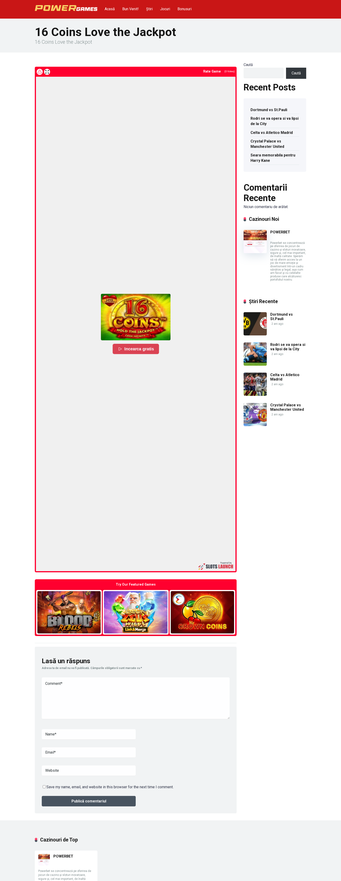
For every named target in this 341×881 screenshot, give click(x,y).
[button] (135, 317)
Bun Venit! (130, 9)
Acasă (110, 9)
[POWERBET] (255, 252)
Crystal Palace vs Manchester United (267, 144)
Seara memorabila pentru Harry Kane (273, 158)
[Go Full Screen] (47, 72)
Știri (149, 9)
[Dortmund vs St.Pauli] (255, 334)
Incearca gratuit (69, 612)
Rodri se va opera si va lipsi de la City (275, 121)
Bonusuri (184, 9)
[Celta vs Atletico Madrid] (255, 394)
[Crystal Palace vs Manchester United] (255, 425)
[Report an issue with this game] (40, 72)
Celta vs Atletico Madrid (272, 132)
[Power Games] (66, 6)
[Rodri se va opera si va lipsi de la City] (255, 364)
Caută (248, 65)
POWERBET (280, 232)
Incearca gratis (139, 348)
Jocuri (165, 9)
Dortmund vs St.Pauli (269, 110)
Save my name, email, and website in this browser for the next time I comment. (110, 787)
